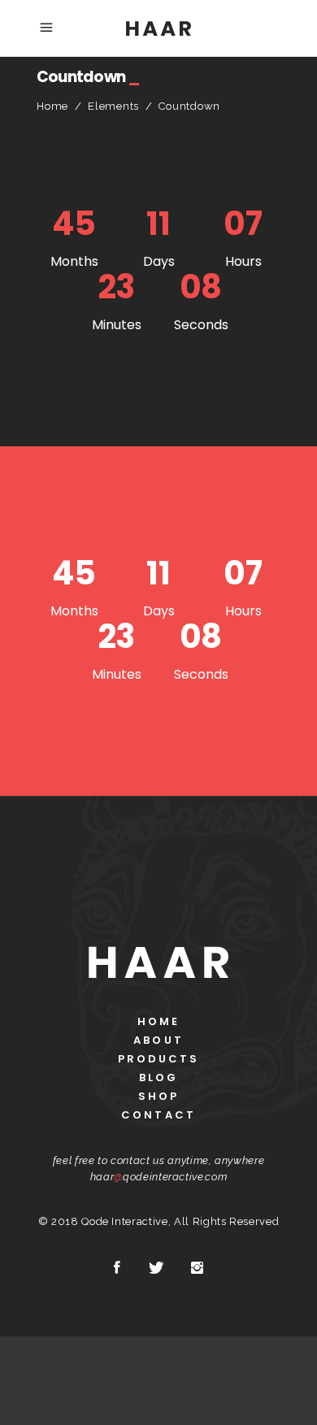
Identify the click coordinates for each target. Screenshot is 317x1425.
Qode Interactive (124, 1221)
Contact (158, 1115)
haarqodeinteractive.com (159, 1177)
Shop (158, 1096)
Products (159, 1059)
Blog (158, 1077)
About (158, 1040)
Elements (113, 106)
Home (52, 106)
